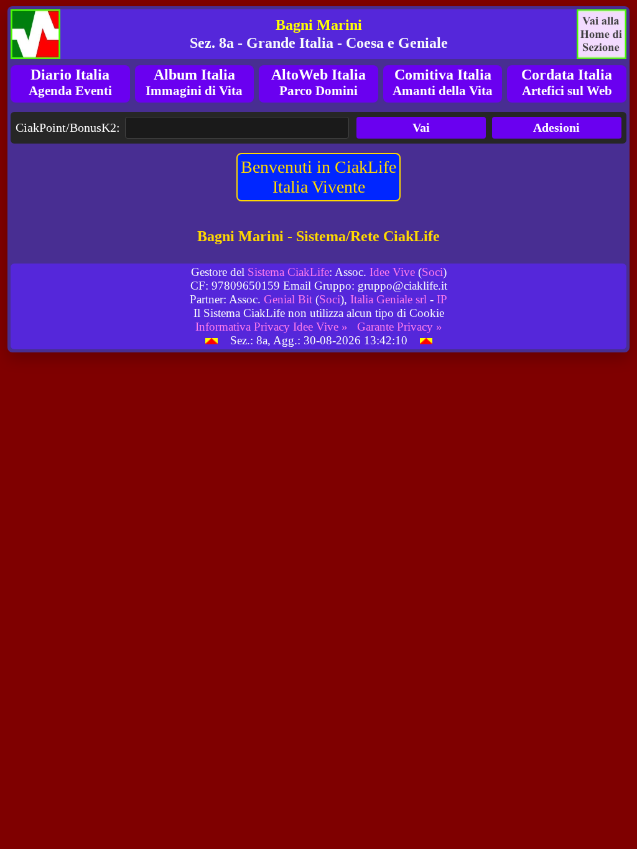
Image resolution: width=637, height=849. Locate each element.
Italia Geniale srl (388, 299)
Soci (432, 271)
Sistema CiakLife (288, 271)
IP (442, 299)
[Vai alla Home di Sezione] (601, 34)
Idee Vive (392, 271)
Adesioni (556, 127)
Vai (421, 127)
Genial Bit (288, 299)
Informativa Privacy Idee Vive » (271, 326)
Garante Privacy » (399, 326)
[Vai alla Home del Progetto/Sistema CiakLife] (35, 34)
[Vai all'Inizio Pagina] (211, 340)
